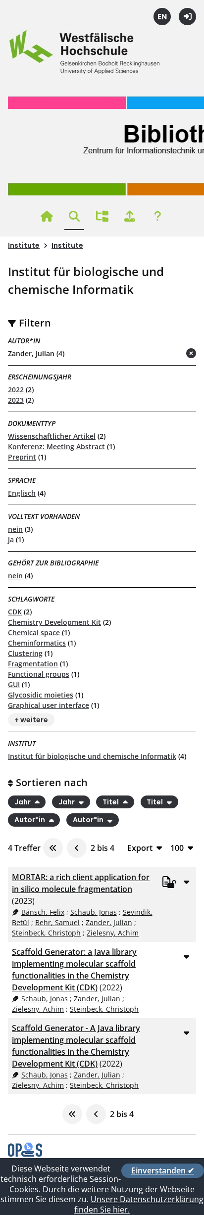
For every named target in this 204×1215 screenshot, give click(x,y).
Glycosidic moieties (40, 695)
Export (140, 847)
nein (15, 529)
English (162, 16)
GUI (14, 684)
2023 (16, 400)
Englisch (22, 493)
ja (11, 539)
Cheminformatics (37, 643)
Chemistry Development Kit (54, 622)
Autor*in (30, 820)
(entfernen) (167, 354)
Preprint (22, 457)
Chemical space (34, 632)
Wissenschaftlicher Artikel (52, 436)
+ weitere (31, 720)
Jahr (23, 802)
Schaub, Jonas (93, 912)
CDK (15, 611)
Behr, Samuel (57, 922)
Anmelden (187, 16)
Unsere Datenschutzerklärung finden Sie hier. (139, 1204)
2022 (16, 389)
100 (177, 847)
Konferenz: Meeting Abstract (56, 446)
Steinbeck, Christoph (46, 932)
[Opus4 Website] (25, 1153)
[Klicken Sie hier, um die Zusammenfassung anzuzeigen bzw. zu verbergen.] (186, 881)
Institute (24, 245)
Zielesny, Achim (113, 932)
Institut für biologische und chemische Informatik (92, 756)
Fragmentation (33, 663)
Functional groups (38, 674)
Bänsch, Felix (42, 912)
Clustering (25, 653)
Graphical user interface (48, 705)
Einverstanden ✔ (162, 1170)
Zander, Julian (109, 922)
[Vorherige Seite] (77, 847)
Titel (111, 802)
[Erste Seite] (53, 847)
